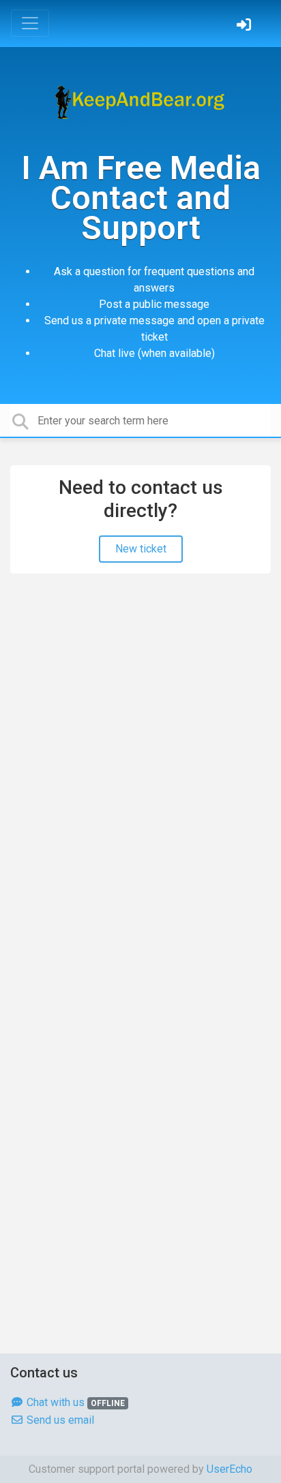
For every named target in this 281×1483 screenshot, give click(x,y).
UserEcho (229, 1469)
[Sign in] (245, 26)
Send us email (59, 1420)
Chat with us (74, 1402)
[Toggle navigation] (30, 23)
